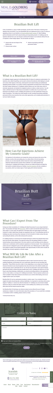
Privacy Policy (39, 377)
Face (21, 384)
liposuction (22, 228)
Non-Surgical (27, 384)
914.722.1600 (14, 378)
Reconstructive (35, 384)
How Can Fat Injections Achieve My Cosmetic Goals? (39, 56)
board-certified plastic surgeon (29, 33)
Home (20, 17)
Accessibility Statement (47, 385)
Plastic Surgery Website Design (38, 379)
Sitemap (44, 377)
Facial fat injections (31, 166)
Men (16, 386)
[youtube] (45, 368)
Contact (25, 386)
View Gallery (26, 203)
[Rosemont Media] (46, 379)
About (9, 384)
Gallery (20, 386)
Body (24, 17)
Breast (13, 384)
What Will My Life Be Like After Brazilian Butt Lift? (39, 61)
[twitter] (47, 368)
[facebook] (39, 368)
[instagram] (42, 368)
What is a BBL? (14, 56)
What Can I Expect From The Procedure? (13, 61)
